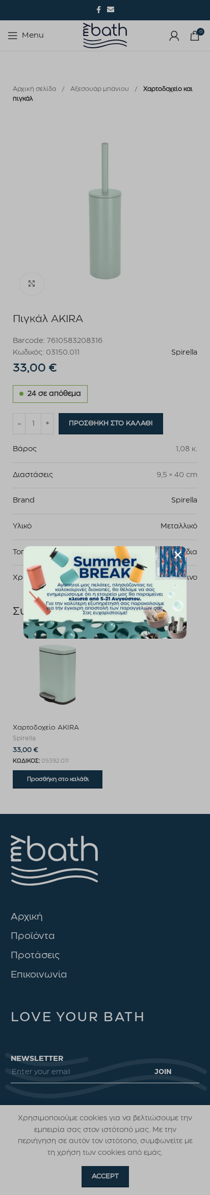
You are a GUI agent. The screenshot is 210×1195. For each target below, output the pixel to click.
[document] (105, 597)
